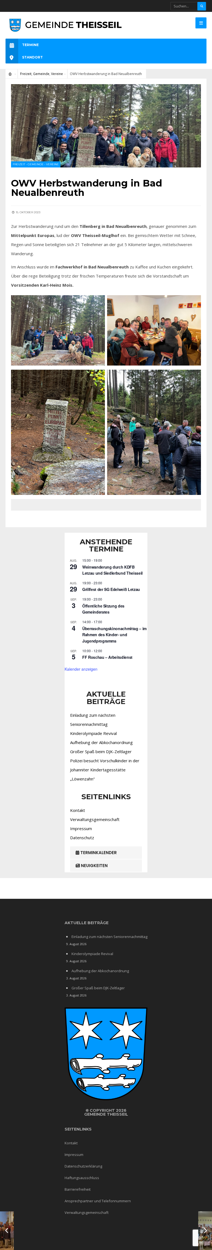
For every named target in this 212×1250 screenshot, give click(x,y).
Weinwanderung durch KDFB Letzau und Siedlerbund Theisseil (112, 570)
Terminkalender (98, 852)
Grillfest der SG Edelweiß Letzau (111, 589)
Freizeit (25, 73)
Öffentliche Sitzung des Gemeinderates (103, 609)
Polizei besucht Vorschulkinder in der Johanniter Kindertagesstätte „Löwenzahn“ (104, 770)
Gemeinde (41, 73)
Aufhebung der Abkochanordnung (101, 742)
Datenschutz (82, 837)
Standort (32, 57)
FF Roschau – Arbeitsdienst (107, 657)
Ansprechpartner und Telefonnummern (98, 1200)
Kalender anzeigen (81, 669)
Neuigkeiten (94, 865)
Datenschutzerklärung (83, 1166)
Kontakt (77, 810)
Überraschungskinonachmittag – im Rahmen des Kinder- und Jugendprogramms (114, 635)
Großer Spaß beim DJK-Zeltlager (101, 751)
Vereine (57, 73)
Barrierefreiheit (78, 1189)
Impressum (81, 828)
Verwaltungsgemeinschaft (95, 819)
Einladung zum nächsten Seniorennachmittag (109, 936)
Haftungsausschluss (82, 1177)
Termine (30, 45)
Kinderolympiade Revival (93, 733)
